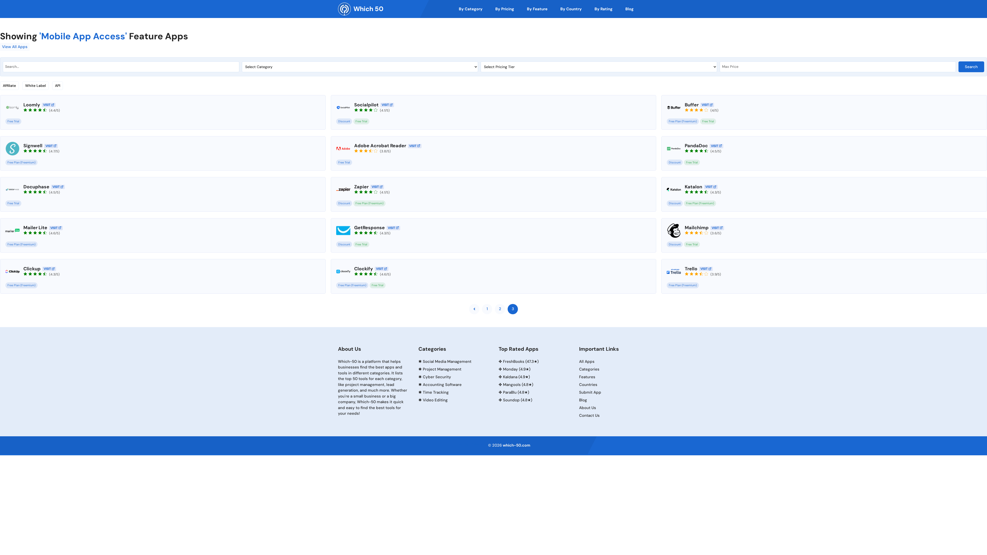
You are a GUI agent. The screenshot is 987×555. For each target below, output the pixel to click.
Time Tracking (436, 392)
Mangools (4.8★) (518, 384)
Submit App (590, 392)
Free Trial (13, 121)
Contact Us (589, 415)
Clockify (363, 269)
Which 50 (368, 9)
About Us (587, 407)
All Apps (587, 361)
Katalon (693, 187)
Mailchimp (697, 228)
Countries (588, 384)
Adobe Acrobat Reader (380, 146)
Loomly (31, 105)
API (57, 85)
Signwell (32, 146)
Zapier (361, 187)
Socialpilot (366, 105)
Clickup (32, 269)
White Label (35, 85)
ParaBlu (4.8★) (516, 392)
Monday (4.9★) (517, 369)
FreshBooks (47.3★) (521, 361)
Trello (691, 269)
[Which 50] (344, 9)
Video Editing (435, 400)
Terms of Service (472, 444)
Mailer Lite (35, 228)
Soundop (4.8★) (517, 400)
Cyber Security (437, 377)
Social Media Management (447, 361)
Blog (583, 400)
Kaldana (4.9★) (516, 377)
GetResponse (369, 228)
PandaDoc (696, 146)
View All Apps (15, 46)
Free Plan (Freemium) (683, 121)
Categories (589, 369)
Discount (344, 121)
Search (971, 66)
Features (587, 377)
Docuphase (36, 187)
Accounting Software (442, 384)
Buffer (692, 105)
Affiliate (9, 85)
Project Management (442, 369)
